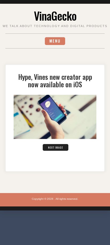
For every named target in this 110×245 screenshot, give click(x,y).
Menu (55, 41)
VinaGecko (55, 15)
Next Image (55, 147)
